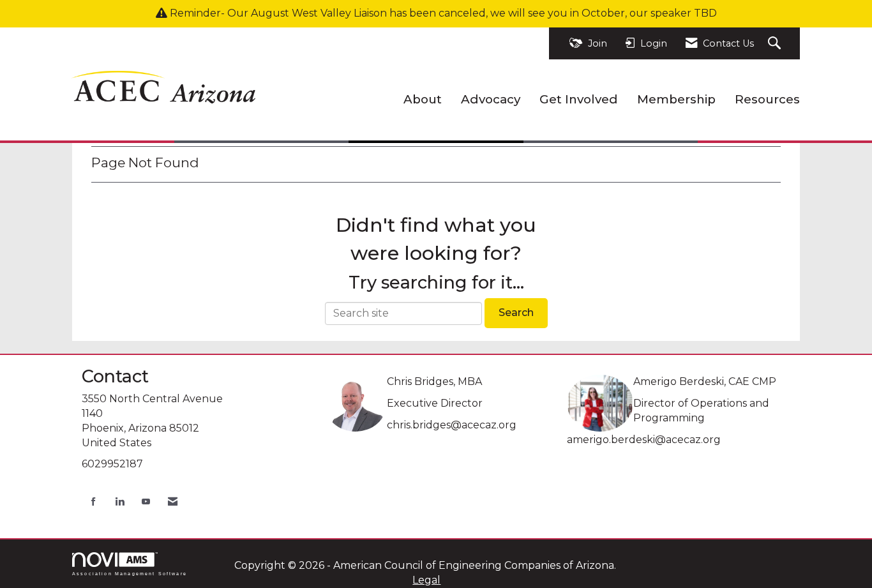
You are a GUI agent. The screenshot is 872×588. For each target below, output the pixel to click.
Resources (767, 99)
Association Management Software (129, 573)
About (422, 99)
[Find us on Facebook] (93, 501)
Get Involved (578, 99)
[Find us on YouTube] (146, 501)
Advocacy (490, 99)
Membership (676, 99)
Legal (426, 580)
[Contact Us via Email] (172, 501)
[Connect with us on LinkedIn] (120, 501)
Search (516, 312)
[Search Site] (776, 44)
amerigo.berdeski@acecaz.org (644, 439)
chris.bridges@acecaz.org (451, 425)
